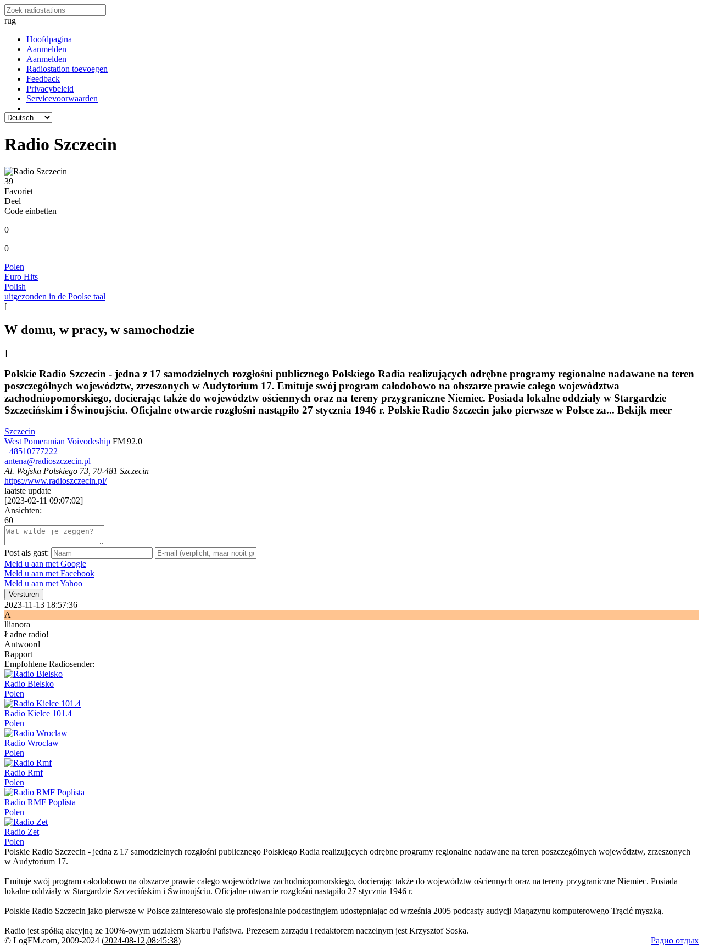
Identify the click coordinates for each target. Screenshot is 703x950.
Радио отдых (675, 940)
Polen (14, 267)
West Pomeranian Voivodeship (57, 441)
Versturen (24, 594)
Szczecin (19, 431)
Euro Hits (21, 276)
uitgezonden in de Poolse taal (54, 296)
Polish (15, 286)
